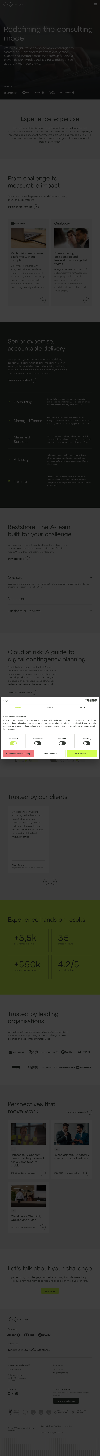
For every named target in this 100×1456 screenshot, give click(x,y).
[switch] (37, 743)
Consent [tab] (17, 708)
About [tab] (82, 708)
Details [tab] (50, 708)
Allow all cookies (82, 753)
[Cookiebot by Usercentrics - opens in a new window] (86, 700)
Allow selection (50, 753)
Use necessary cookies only (18, 753)
